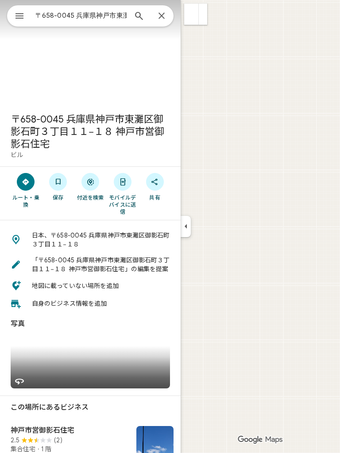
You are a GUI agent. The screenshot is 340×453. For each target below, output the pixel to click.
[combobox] (81, 15)
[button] (191, 14)
